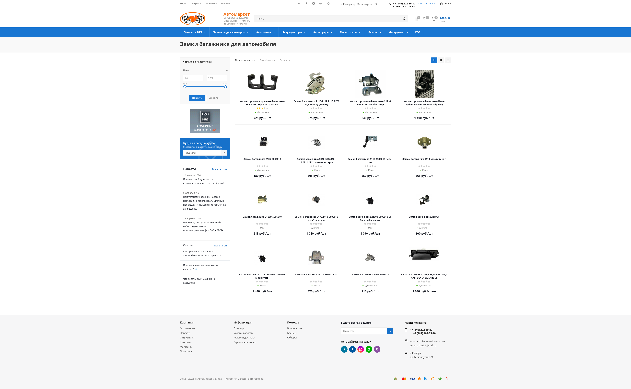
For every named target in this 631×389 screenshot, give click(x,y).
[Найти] (404, 18)
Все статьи (220, 245)
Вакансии (186, 342)
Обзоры (292, 337)
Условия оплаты (243, 333)
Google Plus (369, 349)
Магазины (186, 346)
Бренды (292, 333)
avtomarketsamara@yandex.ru (427, 341)
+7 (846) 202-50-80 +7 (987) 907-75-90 (423, 331)
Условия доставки (244, 337)
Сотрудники (187, 337)
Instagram (360, 349)
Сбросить (214, 97)
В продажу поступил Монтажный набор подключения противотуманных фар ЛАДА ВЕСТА (203, 226)
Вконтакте (344, 349)
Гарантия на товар (245, 342)
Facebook (352, 349)
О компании (187, 328)
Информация (243, 322)
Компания (187, 322)
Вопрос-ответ (295, 328)
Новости (185, 333)
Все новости (219, 169)
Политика (186, 351)
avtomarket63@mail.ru (423, 345)
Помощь (239, 328)
